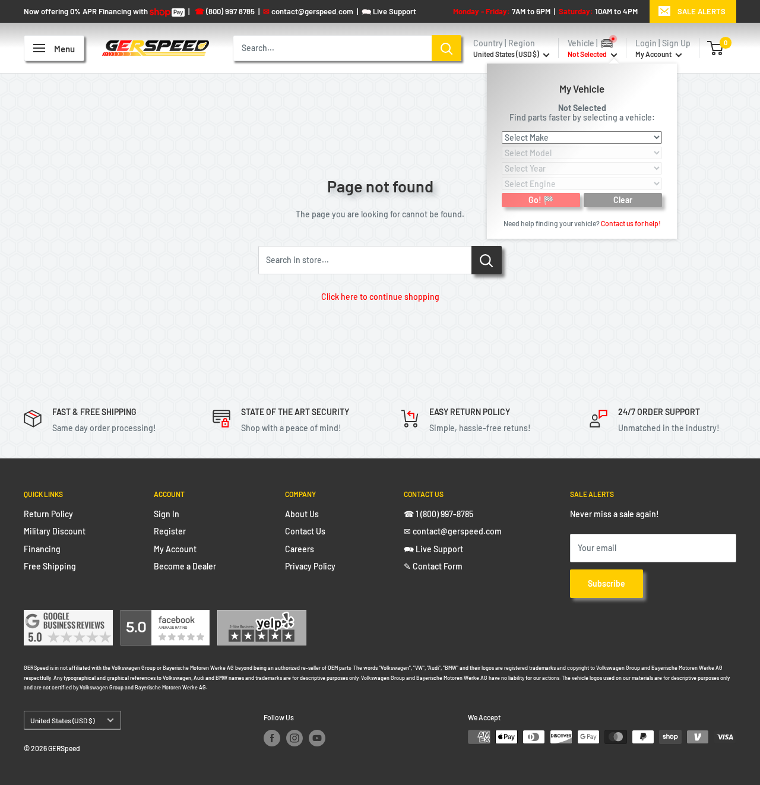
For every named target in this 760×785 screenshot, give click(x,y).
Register (170, 531)
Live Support (389, 11)
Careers (299, 549)
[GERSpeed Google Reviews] (68, 617)
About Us (302, 514)
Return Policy (48, 514)
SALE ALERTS (701, 11)
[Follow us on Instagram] (294, 738)
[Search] (446, 48)
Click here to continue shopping (380, 297)
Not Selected (582, 107)
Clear (622, 199)
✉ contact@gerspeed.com (453, 531)
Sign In (166, 514)
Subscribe (606, 583)
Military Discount (55, 531)
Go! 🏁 (540, 199)
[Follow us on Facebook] (272, 738)
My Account (654, 54)
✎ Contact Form (433, 566)
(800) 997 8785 (225, 11)
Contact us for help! (631, 223)
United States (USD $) (62, 720)
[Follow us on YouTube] (317, 738)
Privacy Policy (310, 566)
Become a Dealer (185, 566)
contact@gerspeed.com (308, 11)
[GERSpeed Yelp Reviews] (261, 617)
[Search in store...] (486, 260)
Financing (42, 549)
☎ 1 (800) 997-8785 (438, 514)
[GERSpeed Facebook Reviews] (165, 617)
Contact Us (305, 531)
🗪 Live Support (433, 549)
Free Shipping (50, 566)
